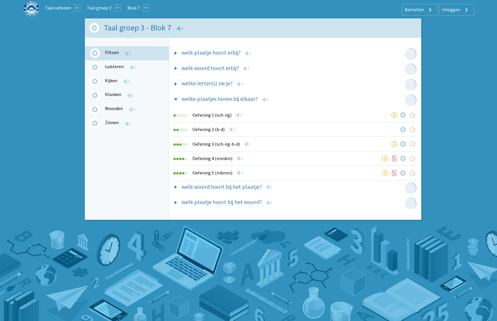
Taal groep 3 (99, 8)
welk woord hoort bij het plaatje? (221, 186)
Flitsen (112, 52)
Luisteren (114, 66)
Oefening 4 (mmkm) (212, 158)
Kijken (111, 80)
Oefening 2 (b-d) (208, 129)
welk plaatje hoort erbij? (211, 52)
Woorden (114, 108)
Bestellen (415, 9)
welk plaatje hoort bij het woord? (221, 201)
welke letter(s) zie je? (207, 83)
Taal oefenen (58, 8)
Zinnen (112, 122)
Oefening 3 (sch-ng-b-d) (216, 144)
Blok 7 (133, 8)
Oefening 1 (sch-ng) (212, 115)
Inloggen (451, 9)
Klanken (113, 94)
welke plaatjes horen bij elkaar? (219, 98)
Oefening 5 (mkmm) (212, 173)
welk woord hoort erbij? (210, 68)
